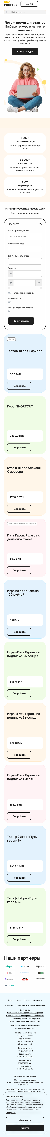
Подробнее (19, 385)
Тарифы (12, 268)
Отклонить (25, 1120)
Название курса (16, 243)
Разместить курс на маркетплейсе (25, 1025)
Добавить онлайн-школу (25, 1028)
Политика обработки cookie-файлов (25, 1018)
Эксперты (37, 1000)
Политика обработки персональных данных (25, 1015)
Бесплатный (14, 298)
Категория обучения (18, 230)
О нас (10, 1000)
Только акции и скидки (23, 292)
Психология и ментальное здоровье (22, 523)
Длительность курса (18, 255)
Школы (27, 1000)
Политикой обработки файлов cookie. (23, 1109)
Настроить (11, 1113)
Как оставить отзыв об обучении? (30, 1005)
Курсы (18, 1000)
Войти (29, 3)
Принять (25, 1127)
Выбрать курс (25, 51)
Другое (11, 339)
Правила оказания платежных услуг (25, 1021)
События (9, 1005)
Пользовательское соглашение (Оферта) (25, 1012)
